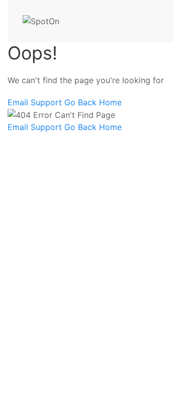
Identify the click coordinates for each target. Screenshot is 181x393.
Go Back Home (93, 102)
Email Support (36, 102)
